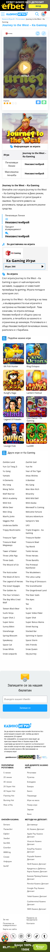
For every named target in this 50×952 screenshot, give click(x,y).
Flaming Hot (8, 796)
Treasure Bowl (32, 542)
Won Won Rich (32, 489)
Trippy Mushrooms (11, 530)
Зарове (30, 809)
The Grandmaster (34, 586)
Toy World (30, 546)
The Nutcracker (10, 572)
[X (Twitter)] (13, 936)
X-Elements (8, 480)
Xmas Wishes (32, 475)
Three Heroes (32, 555)
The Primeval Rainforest (32, 566)
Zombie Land (9, 462)
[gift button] (43, 14)
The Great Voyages (11, 586)
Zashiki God (31, 462)
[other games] (13, 353)
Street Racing (32, 626)
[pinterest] (29, 936)
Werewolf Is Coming (35, 507)
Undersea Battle (10, 525)
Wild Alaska (31, 503)
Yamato (6, 475)
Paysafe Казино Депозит (34, 857)
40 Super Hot (9, 791)
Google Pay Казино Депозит (35, 889)
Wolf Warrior (9, 493)
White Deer (8, 507)
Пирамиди (32, 796)
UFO (28, 525)
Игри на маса (33, 800)
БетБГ (6, 866)
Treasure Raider (33, 537)
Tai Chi (29, 608)
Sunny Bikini (8, 626)
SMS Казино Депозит (36, 909)
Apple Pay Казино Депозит (35, 835)
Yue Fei (29, 466)
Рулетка (30, 777)
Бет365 (6, 843)
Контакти (31, 923)
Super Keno (8, 622)
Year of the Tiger (33, 471)
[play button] (25, 67)
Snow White (8, 649)
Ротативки (20, 19)
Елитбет (7, 847)
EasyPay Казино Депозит (34, 850)
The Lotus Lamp (33, 577)
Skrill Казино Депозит (36, 864)
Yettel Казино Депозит (37, 896)
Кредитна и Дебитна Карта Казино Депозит (37, 870)
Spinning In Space (34, 635)
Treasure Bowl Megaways (9, 543)
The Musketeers (33, 572)
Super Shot (31, 617)
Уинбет (6, 838)
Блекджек (31, 782)
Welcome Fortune (34, 511)
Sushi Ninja (8, 613)
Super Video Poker (34, 613)
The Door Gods (32, 595)
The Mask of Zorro (11, 577)
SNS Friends (31, 644)
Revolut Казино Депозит (38, 883)
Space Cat (7, 644)
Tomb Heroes (32, 551)
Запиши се (25, 708)
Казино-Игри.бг (8, 19)
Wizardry (30, 493)
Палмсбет (7, 829)
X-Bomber (30, 480)
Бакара (30, 786)
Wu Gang (30, 484)
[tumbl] (44, 936)
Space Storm (31, 640)
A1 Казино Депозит (35, 829)
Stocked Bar (31, 631)
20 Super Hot (9, 786)
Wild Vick (7, 503)
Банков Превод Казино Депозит (37, 877)
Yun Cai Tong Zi (10, 466)
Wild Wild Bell (32, 498)
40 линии (7, 782)
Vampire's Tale (32, 521)
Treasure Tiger (9, 537)
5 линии (7, 773)
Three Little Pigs (10, 555)
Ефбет (6, 834)
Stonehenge (8, 631)
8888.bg (7, 852)
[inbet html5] (25, 5)
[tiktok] (36, 936)
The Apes (30, 599)
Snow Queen (32, 649)
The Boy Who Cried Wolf (11, 601)
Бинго (29, 791)
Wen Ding (7, 511)
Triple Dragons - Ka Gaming (35, 531)
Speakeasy (7, 640)
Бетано (6, 824)
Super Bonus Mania (35, 622)
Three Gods (8, 560)
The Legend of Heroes (13, 581)
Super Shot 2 (9, 617)
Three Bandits (32, 560)
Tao (27, 604)
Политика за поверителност (10, 924)
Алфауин (7, 861)
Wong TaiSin (8, 489)
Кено (29, 814)
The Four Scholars (11, 595)
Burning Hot (8, 800)
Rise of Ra (8, 805)
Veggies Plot (8, 521)
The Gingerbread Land (36, 590)
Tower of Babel (10, 551)
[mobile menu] (6, 14)
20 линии (7, 777)
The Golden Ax (9, 590)
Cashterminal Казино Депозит (36, 903)
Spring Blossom (10, 635)
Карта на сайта (10, 929)
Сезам (6, 857)
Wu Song (7, 484)
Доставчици (32, 824)
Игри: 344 (10, 266)
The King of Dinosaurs (36, 581)
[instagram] (21, 936)
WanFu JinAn (9, 516)
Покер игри (32, 805)
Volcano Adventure (34, 516)
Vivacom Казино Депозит (34, 842)
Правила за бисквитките (32, 919)
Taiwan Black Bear (11, 608)
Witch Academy (10, 498)
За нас (6, 919)
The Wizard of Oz (11, 564)
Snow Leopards (10, 653)
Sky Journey (31, 653)
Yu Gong (7, 471)
